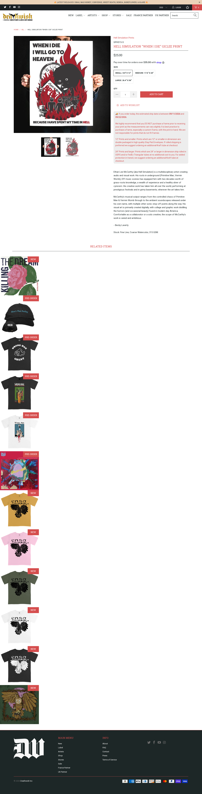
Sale (129, 15)
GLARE (142, 2)
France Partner (143, 15)
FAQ (104, 747)
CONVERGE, (97, 2)
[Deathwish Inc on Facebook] (9, 7)
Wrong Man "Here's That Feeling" (19, 470)
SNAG (77, 2)
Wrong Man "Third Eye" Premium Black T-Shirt (19, 353)
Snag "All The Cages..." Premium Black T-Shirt (19, 665)
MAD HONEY (85, 2)
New (71, 15)
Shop (105, 15)
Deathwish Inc (26, 781)
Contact (105, 751)
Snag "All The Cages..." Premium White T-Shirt (19, 626)
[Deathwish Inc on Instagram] (19, 7)
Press (104, 755)
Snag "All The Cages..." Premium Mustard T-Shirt (19, 509)
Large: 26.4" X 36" (123, 80)
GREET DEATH (109, 2)
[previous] (19, 84)
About (105, 743)
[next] (105, 84)
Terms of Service (109, 760)
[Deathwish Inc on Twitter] (5, 7)
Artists (92, 15)
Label (79, 15)
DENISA (119, 2)
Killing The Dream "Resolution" (19, 275)
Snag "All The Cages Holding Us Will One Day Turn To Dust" (19, 704)
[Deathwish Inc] (17, 17)
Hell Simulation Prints (124, 37)
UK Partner (162, 15)
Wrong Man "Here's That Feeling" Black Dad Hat (19, 314)
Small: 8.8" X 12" (123, 73)
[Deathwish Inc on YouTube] (14, 7)
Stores (117, 15)
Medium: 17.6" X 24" (144, 73)
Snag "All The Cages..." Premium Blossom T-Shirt (19, 548)
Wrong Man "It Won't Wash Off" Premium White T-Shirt (19, 431)
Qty (115, 88)
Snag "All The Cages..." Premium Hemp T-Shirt (19, 587)
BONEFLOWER (130, 2)
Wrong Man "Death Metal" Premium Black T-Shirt (19, 392)
